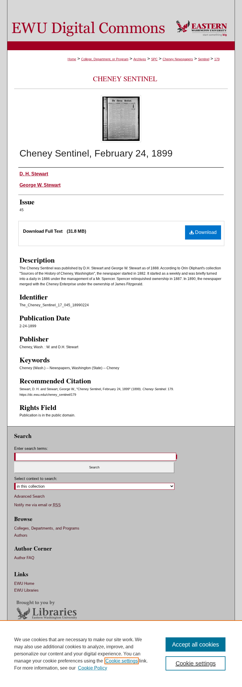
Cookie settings (121, 660)
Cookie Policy (92, 667)
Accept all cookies (195, 644)
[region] (121, 653)
